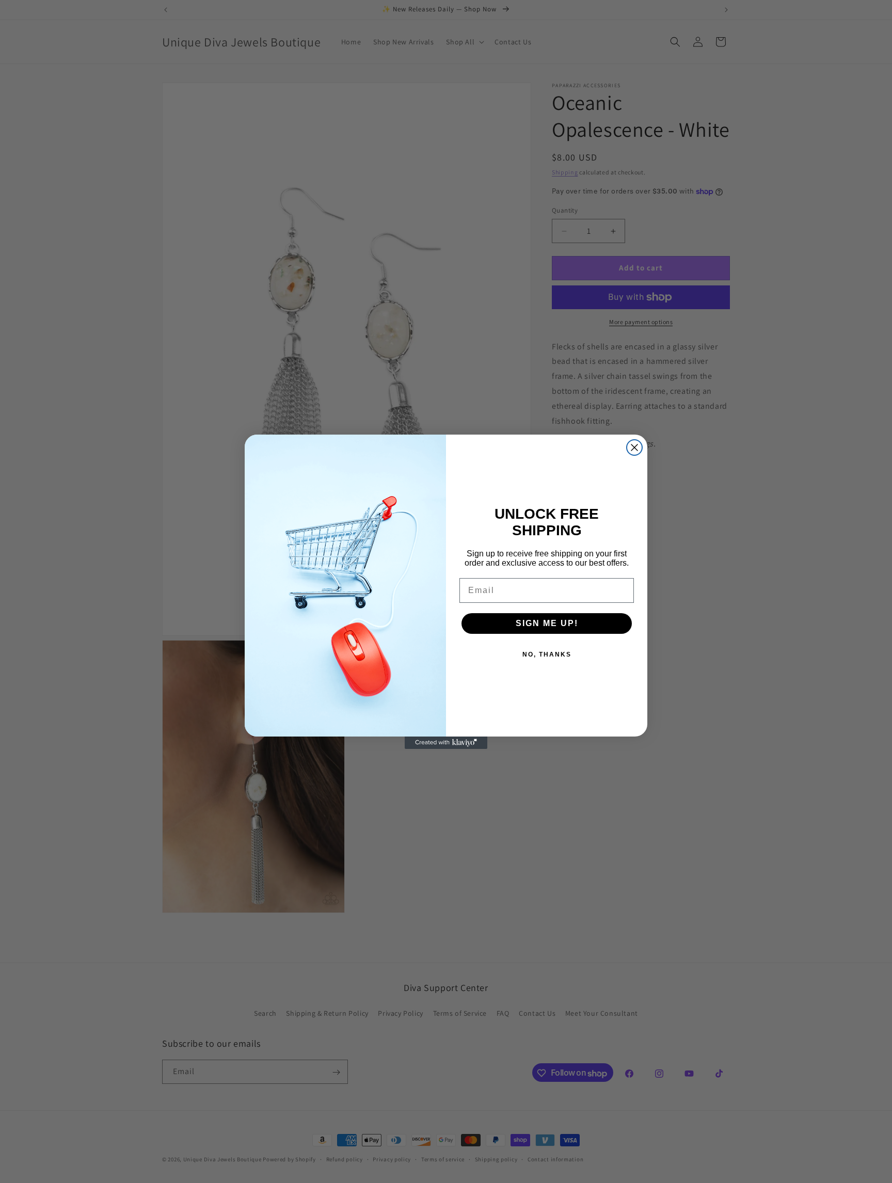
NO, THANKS (546, 654)
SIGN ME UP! (547, 623)
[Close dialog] (634, 447)
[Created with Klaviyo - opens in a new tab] (446, 743)
